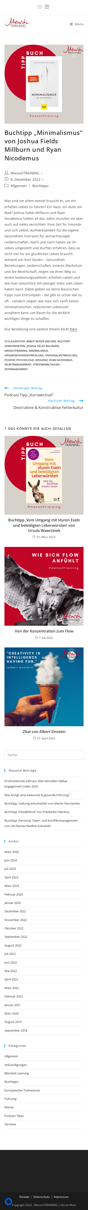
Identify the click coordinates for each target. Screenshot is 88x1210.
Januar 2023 (12, 903)
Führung (10, 1099)
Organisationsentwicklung (24, 355)
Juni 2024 (10, 860)
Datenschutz (41, 1197)
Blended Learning (16, 1073)
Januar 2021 (12, 1005)
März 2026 (11, 852)
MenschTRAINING (25, 173)
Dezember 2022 (15, 911)
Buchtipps (40, 186)
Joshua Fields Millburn (43, 346)
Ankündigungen (15, 1065)
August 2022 (13, 945)
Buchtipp (63, 341)
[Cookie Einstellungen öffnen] (8, 1204)
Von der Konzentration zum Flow (44, 631)
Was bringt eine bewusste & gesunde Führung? (37, 795)
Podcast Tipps (14, 1116)
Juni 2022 (10, 962)
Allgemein (19, 186)
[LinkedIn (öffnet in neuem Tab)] (46, 7)
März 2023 (11, 886)
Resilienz (41, 360)
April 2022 (11, 979)
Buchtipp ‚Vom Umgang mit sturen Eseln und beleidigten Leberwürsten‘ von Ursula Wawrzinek (44, 525)
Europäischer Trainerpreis (22, 1090)
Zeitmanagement (16, 369)
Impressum (61, 1197)
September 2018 (15, 1030)
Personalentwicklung (61, 355)
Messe (8, 1107)
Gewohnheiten (14, 346)
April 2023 (11, 877)
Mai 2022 (10, 971)
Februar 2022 (13, 996)
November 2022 (15, 920)
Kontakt (24, 1197)
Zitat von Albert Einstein (44, 731)
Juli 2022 (10, 954)
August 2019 (13, 1022)
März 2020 (11, 1013)
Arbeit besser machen (41, 341)
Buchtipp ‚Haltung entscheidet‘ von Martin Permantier (42, 803)
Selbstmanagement (17, 364)
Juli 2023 (10, 869)
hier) (73, 329)
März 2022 (11, 988)
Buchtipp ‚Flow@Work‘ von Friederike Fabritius (36, 812)
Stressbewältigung (46, 364)
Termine (10, 1124)
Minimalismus (38, 350)
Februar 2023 (13, 894)
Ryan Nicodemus (60, 360)
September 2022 (15, 937)
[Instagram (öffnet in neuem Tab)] (40, 7)
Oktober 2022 (13, 928)
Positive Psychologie (19, 360)
